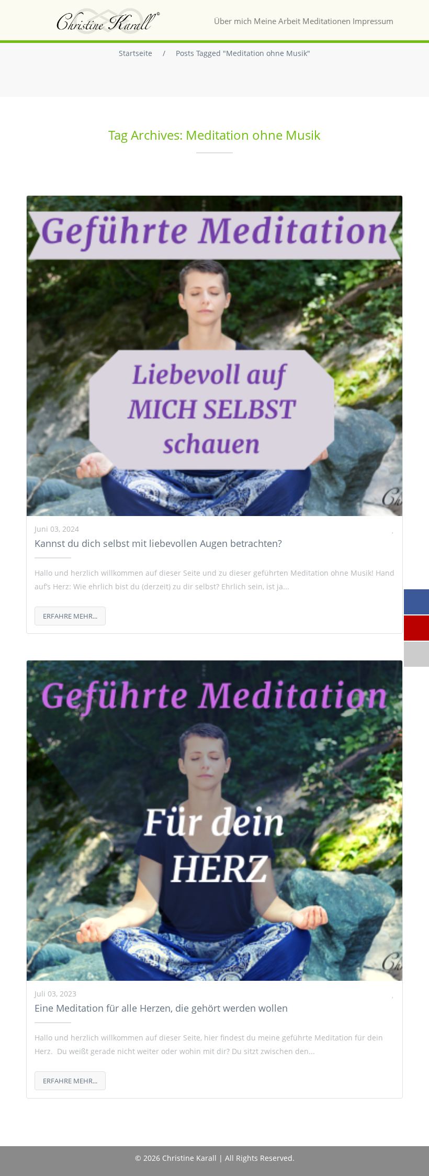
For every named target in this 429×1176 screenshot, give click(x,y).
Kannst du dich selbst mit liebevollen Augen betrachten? (158, 543)
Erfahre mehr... (70, 616)
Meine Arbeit (277, 21)
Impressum (373, 21)
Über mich (233, 21)
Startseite (135, 53)
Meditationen (326, 21)
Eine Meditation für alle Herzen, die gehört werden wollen (161, 1008)
